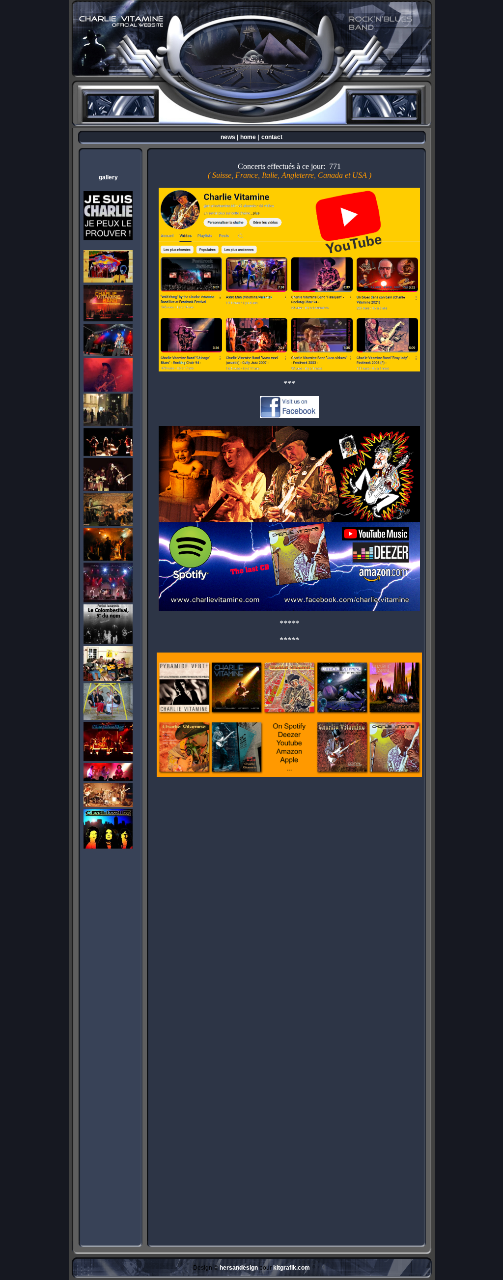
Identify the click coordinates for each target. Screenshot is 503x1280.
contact (271, 137)
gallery (108, 177)
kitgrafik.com (291, 1267)
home (248, 137)
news (228, 137)
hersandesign (239, 1267)
